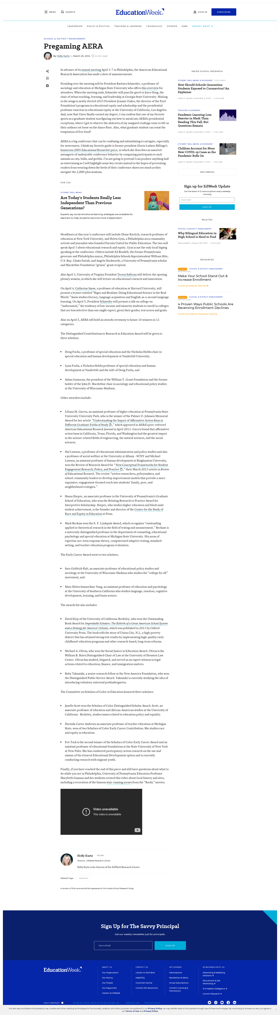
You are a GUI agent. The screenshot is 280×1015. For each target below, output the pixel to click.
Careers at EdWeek (111, 993)
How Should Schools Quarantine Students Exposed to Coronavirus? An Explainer (203, 88)
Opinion (172, 26)
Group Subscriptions (179, 983)
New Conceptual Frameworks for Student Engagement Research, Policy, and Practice (116, 467)
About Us (107, 967)
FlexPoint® (203, 286)
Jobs (185, 26)
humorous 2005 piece (89, 150)
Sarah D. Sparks (185, 98)
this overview (150, 88)
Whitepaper (184, 272)
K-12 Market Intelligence (214, 989)
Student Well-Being (71, 192)
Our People (107, 983)
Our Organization (110, 973)
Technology (154, 26)
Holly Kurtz (63, 56)
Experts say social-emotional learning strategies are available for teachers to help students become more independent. (97, 216)
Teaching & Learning (128, 26)
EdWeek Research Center (98, 861)
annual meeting (91, 70)
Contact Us (142, 967)
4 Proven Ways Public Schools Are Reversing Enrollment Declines (205, 306)
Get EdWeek (175, 967)
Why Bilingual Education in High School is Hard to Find (197, 235)
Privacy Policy (152, 1003)
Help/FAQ (140, 978)
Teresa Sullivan (127, 274)
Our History (107, 978)
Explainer (220, 80)
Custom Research (211, 994)
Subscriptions (175, 973)
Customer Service (144, 983)
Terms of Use (132, 1003)
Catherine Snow (85, 288)
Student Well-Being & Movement (195, 80)
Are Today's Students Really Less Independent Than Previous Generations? (91, 202)
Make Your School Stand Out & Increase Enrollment (203, 277)
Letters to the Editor (145, 973)
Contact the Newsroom (147, 988)
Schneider (106, 301)
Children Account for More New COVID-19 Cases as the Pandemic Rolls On (197, 152)
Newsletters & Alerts (178, 978)
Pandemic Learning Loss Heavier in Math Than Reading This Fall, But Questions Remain (194, 120)
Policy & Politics (98, 26)
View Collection (207, 172)
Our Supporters (109, 988)
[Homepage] (140, 12)
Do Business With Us (213, 967)
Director (81, 861)
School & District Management (65, 39)
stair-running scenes (119, 782)
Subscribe (224, 12)
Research (83, 878)
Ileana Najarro (184, 243)
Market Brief (201, 26)
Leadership (75, 26)
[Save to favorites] (47, 78)
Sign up (170, 945)
